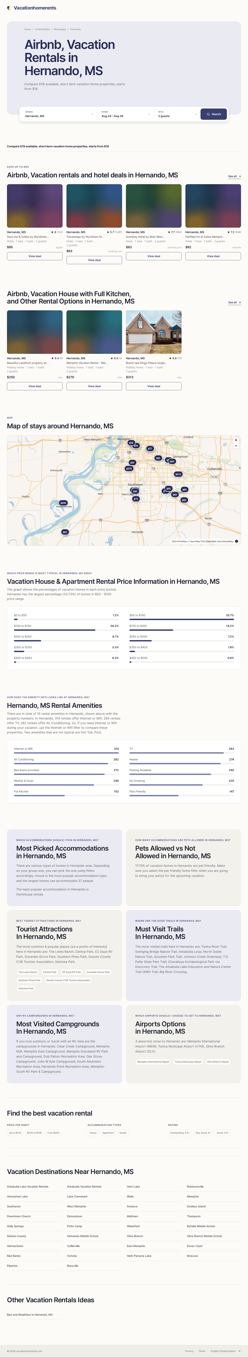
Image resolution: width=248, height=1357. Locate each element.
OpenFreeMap (179, 541)
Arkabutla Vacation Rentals (84, 1186)
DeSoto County (16, 1236)
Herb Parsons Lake (139, 1255)
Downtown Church (19, 1216)
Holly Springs (15, 1226)
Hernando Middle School (82, 1236)
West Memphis (76, 1206)
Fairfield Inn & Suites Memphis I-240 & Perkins (214, 236)
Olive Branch (135, 1236)
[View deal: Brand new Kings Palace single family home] (154, 332)
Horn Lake (133, 1186)
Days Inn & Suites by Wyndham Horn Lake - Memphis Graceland (47, 236)
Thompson (194, 1216)
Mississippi (60, 29)
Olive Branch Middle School (204, 1236)
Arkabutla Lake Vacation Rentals (27, 1186)
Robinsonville (195, 1186)
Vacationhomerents (35, 7)
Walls (130, 1196)
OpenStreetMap (225, 541)
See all (234, 176)
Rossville (72, 1265)
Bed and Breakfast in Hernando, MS (30, 1314)
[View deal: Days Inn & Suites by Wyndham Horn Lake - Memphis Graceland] (35, 206)
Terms (202, 1351)
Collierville (73, 1246)
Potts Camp (74, 1226)
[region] (124, 490)
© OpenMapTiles (196, 541)
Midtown (132, 1216)
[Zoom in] (236, 440)
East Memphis (136, 1246)
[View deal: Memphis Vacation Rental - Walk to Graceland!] (94, 332)
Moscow (192, 1255)
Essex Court (194, 1246)
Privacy (189, 1351)
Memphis (193, 1196)
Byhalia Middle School (201, 1226)
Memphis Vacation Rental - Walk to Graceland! (95, 362)
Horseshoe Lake (17, 1196)
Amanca (132, 1206)
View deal (34, 256)
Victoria (72, 1255)
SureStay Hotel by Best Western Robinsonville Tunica (159, 236)
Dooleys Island (196, 1206)
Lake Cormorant (77, 1196)
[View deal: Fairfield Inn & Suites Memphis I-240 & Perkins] (213, 206)
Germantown (15, 1246)
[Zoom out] (236, 446)
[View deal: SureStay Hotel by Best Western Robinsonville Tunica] (154, 206)
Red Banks (14, 1255)
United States (42, 29)
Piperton (12, 1265)
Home (27, 29)
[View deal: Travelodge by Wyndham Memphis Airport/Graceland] (94, 206)
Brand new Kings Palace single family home (153, 362)
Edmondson (74, 1216)
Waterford (133, 1226)
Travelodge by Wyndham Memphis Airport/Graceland (100, 236)
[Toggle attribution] (236, 541)
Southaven (14, 1206)
